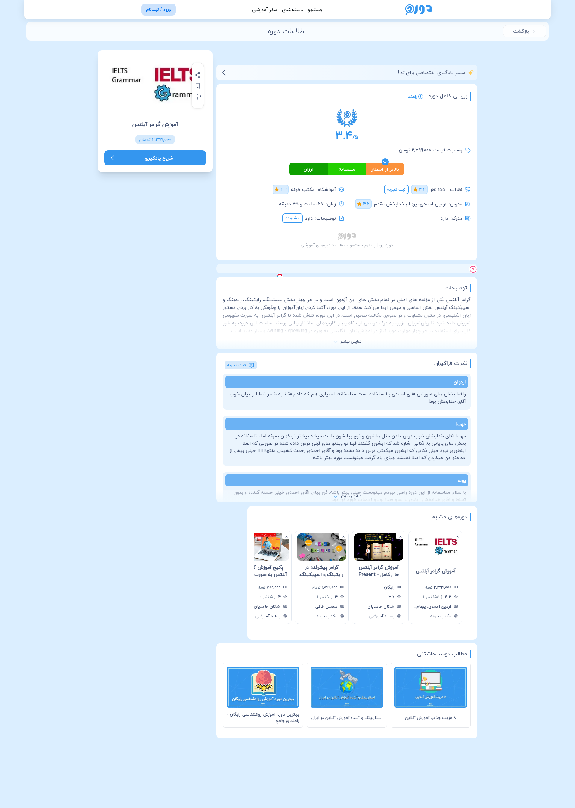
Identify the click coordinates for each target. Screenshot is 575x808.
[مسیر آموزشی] (197, 96)
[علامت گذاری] (457, 535)
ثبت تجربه (396, 189)
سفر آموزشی (264, 9)
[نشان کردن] (197, 85)
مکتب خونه (302, 189)
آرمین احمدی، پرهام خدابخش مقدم (410, 203)
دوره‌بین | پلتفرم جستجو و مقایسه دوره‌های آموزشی (347, 245)
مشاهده (292, 218)
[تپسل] (280, 276)
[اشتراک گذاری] (197, 75)
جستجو (315, 9)
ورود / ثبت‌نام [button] (158, 9)
